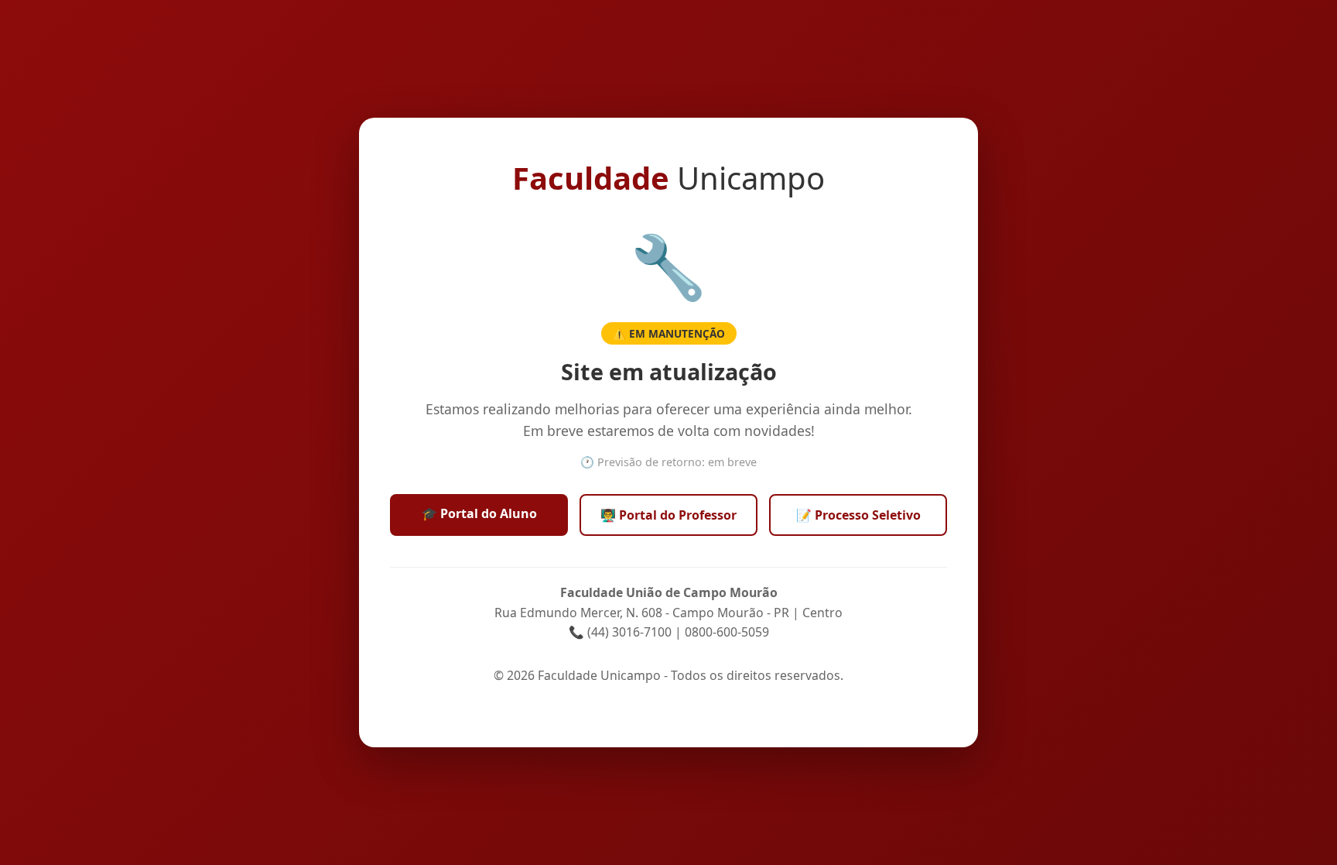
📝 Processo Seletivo (858, 514)
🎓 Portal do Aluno (479, 513)
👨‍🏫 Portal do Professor (668, 514)
